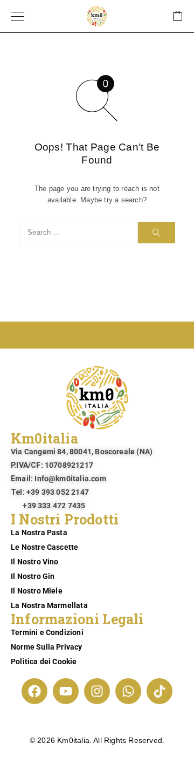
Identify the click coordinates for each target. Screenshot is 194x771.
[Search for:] (78, 232)
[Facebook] (34, 691)
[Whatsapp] (128, 691)
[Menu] (17, 16)
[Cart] (177, 16)
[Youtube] (66, 691)
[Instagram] (97, 691)
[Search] (156, 232)
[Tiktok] (159, 691)
